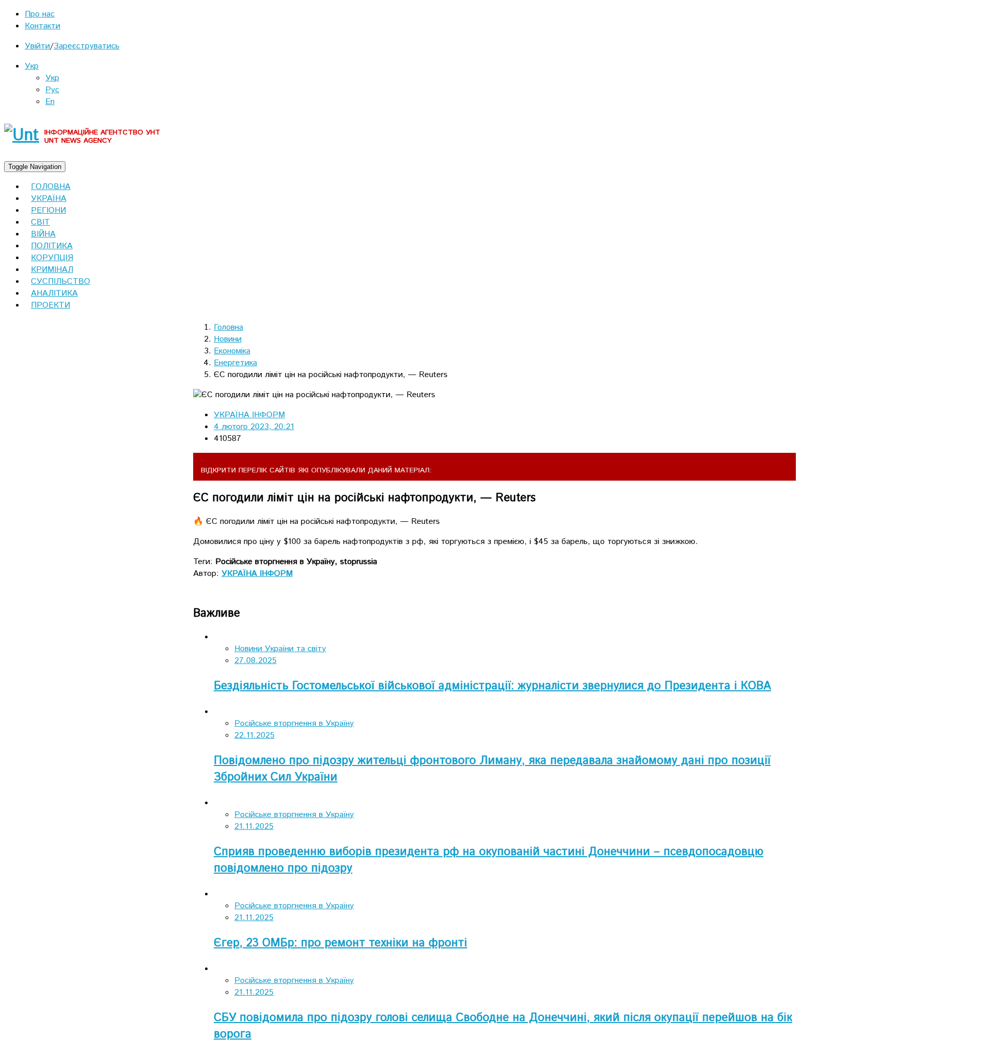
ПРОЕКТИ (50, 305)
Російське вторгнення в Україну (294, 723)
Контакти (42, 26)
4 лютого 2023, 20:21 (254, 427)
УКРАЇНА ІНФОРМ (249, 415)
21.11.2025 (254, 826)
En (50, 102)
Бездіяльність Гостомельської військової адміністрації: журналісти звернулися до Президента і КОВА (492, 686)
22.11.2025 (254, 735)
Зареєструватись (87, 46)
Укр (32, 66)
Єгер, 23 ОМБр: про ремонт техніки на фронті (340, 943)
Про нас (40, 14)
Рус (52, 90)
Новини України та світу (280, 649)
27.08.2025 (255, 661)
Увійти (37, 46)
